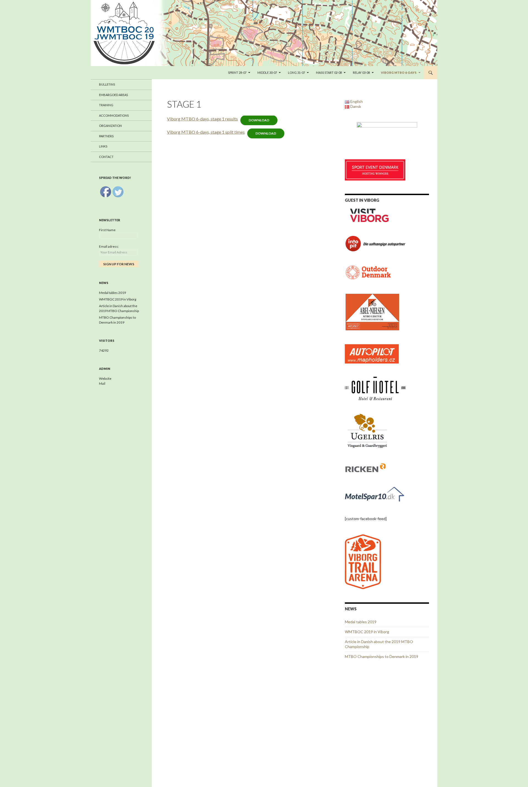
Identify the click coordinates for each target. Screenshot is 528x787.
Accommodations (114, 115)
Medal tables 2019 (360, 621)
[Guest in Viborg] (369, 214)
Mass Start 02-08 (329, 72)
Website (105, 378)
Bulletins (107, 84)
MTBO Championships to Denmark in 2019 (381, 656)
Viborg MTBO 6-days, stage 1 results (202, 118)
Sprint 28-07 (237, 72)
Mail (102, 383)
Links (103, 146)
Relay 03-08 (361, 72)
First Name (107, 230)
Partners (106, 136)
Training (106, 105)
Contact (106, 157)
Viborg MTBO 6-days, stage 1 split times (206, 132)
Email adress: (109, 246)
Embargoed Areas (113, 95)
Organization (110, 125)
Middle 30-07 (267, 72)
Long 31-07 (296, 72)
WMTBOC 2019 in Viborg (367, 631)
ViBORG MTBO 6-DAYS (399, 72)
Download (259, 120)
